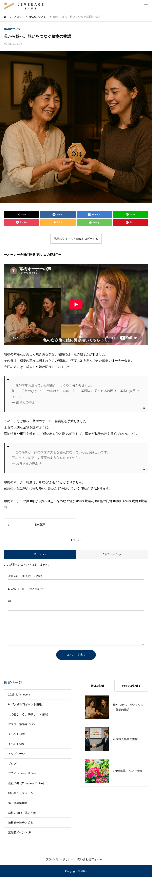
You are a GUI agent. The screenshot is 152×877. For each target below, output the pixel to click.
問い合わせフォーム (20, 793)
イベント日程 (16, 733)
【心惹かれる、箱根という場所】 (29, 714)
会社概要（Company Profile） (27, 783)
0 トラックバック (112, 554)
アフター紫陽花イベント (23, 724)
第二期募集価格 (18, 802)
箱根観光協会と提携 (20, 822)
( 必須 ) (25, 576)
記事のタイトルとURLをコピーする (76, 238)
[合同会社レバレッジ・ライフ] (24, 6)
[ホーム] (5, 17)
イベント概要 (16, 743)
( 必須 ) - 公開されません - (27, 589)
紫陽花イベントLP (19, 832)
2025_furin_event (19, 694)
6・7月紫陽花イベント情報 (25, 704)
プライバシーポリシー (22, 773)
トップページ (16, 753)
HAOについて (12, 29)
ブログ (12, 763)
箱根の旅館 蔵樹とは (22, 812)
